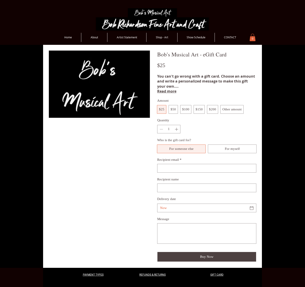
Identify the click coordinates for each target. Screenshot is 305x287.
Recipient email (169, 159)
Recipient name (168, 179)
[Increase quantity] (177, 129)
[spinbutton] (169, 129)
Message (163, 219)
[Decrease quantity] (161, 129)
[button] (252, 37)
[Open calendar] (251, 208)
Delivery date (166, 199)
